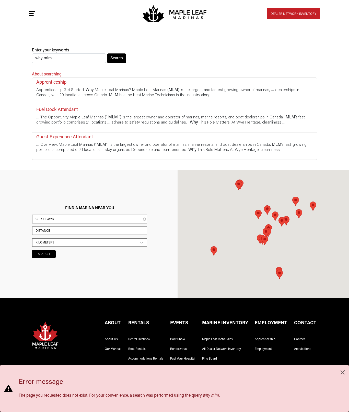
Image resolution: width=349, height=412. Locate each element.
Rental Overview (139, 339)
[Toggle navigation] (32, 13)
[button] (281, 222)
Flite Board (209, 358)
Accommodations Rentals (145, 358)
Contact (299, 339)
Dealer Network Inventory (293, 14)
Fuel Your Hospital (182, 358)
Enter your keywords (50, 50)
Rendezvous (178, 349)
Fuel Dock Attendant (57, 110)
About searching (47, 74)
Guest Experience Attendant (64, 137)
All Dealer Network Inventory (221, 349)
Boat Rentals (137, 349)
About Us (111, 339)
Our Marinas (113, 349)
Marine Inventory (225, 323)
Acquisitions (302, 349)
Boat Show (177, 339)
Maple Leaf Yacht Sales (217, 339)
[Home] (174, 13)
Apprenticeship (51, 82)
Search (116, 58)
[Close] (342, 372)
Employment (263, 349)
